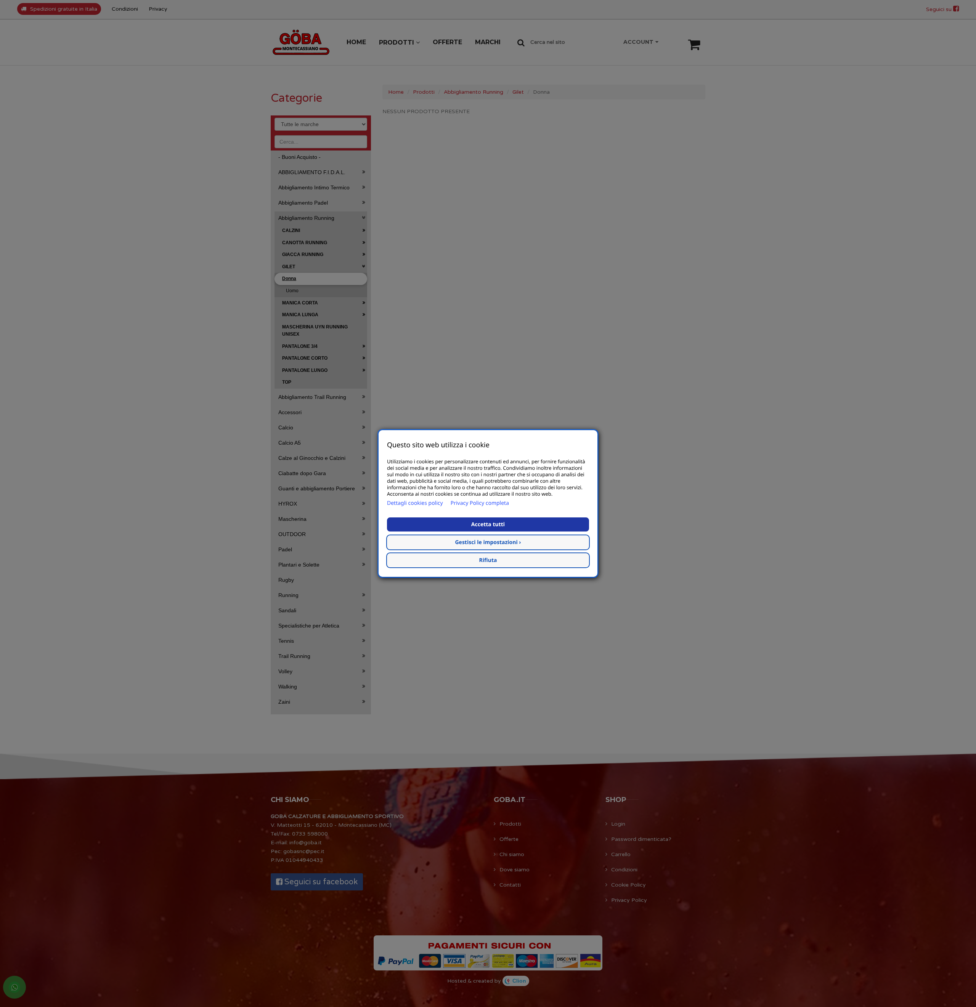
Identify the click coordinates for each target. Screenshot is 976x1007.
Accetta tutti (488, 524)
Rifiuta (488, 560)
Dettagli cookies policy (415, 503)
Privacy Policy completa (480, 503)
